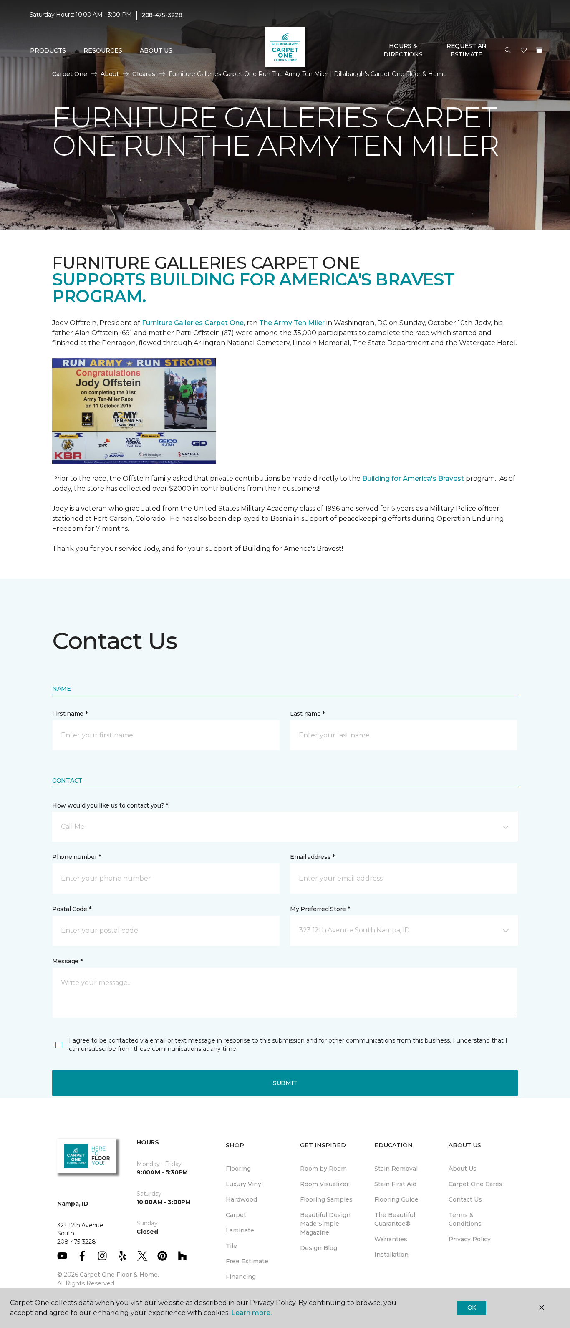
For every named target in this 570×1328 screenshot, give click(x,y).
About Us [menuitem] (463, 1168)
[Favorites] (524, 50)
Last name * (307, 714)
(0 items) (539, 50)
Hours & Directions (402, 50)
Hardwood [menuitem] (241, 1199)
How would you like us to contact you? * (110, 805)
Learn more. (251, 1313)
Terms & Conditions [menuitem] (465, 1219)
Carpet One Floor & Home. (119, 1274)
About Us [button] (156, 50)
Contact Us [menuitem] (465, 1199)
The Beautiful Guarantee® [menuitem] (394, 1219)
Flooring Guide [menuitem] (396, 1199)
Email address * (312, 857)
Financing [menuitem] (241, 1276)
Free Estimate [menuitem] (247, 1261)
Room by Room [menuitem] (323, 1168)
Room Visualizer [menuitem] (324, 1184)
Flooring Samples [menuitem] (326, 1199)
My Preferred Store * (320, 909)
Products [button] (48, 50)
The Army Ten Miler (292, 323)
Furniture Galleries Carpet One (193, 323)
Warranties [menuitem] (390, 1239)
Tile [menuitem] (231, 1246)
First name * (70, 714)
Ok (471, 1307)
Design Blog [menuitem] (318, 1248)
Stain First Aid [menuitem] (395, 1184)
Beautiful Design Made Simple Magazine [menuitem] (325, 1223)
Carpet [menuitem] (236, 1215)
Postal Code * (71, 909)
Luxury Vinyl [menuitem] (244, 1184)
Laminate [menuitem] (240, 1230)
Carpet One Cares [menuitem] (475, 1184)
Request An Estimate (466, 50)
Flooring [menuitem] (238, 1168)
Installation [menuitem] (391, 1254)
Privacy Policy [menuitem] (470, 1239)
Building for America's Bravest (413, 478)
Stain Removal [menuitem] (396, 1168)
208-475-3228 (161, 15)
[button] (508, 50)
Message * (67, 961)
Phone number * (76, 857)
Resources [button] (102, 50)
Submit (285, 1083)
